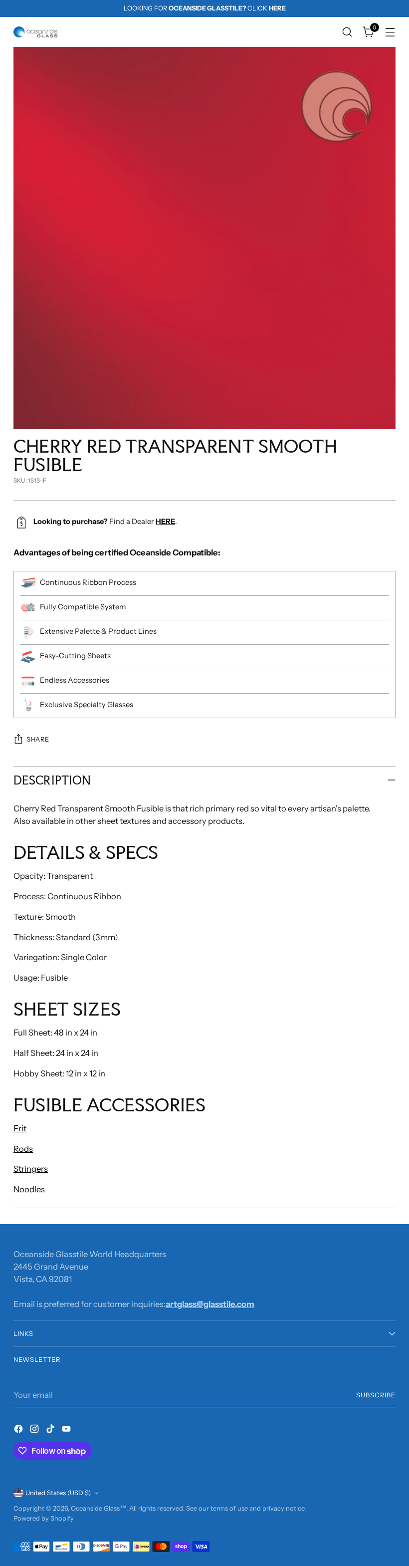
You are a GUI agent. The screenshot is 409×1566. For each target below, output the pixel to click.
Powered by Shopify (43, 1518)
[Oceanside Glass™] (35, 31)
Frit (19, 1128)
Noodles (29, 1189)
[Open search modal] (347, 32)
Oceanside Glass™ (98, 1508)
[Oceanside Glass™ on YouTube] (67, 1430)
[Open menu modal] (390, 32)
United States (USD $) (58, 1493)
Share (37, 739)
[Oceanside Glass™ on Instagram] (35, 1430)
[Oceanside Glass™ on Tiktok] (51, 1430)
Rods (23, 1149)
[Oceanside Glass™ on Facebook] (19, 1430)
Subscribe (376, 1395)
